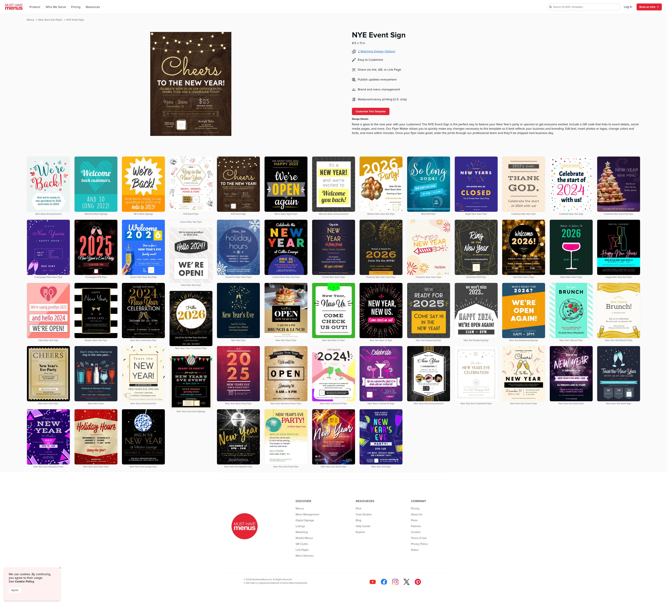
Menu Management (307, 514)
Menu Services (305, 555)
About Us (416, 514)
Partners (416, 526)
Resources (93, 7)
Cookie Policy (24, 581)
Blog (358, 520)
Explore (360, 532)
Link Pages (302, 549)
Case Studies (364, 514)
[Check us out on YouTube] (372, 582)
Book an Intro (647, 7)
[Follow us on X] (406, 582)
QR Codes (302, 544)
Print (358, 508)
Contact (416, 532)
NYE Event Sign (75, 20)
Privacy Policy (419, 544)
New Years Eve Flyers (50, 20)
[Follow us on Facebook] (384, 582)
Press (414, 520)
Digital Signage (305, 520)
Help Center (363, 526)
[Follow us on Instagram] (395, 582)
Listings (300, 526)
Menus (31, 20)
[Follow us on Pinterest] (417, 582)
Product (35, 7)
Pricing (75, 7)
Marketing (302, 532)
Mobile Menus (304, 538)
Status (414, 549)
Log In (628, 7)
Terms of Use (419, 538)
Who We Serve (56, 7)
